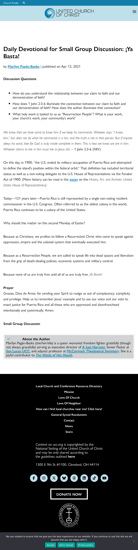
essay (74, 179)
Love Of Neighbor (69, 403)
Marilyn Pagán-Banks (24, 66)
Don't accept (66, 545)
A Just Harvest (93, 346)
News (69, 426)
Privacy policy (85, 545)
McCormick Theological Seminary (93, 350)
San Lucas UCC (18, 350)
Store (69, 432)
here (71, 456)
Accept (51, 545)
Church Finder (11, 3)
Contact (69, 420)
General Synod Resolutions (69, 415)
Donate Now (69, 494)
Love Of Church (69, 397)
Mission (69, 392)
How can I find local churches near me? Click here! (69, 409)
